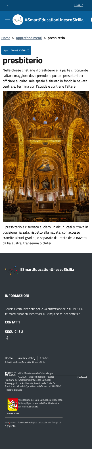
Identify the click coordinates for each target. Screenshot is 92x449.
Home (5, 37)
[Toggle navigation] (7, 19)
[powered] (82, 376)
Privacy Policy (26, 358)
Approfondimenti (29, 37)
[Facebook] (7, 337)
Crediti (44, 358)
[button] (7, 5)
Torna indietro (19, 50)
